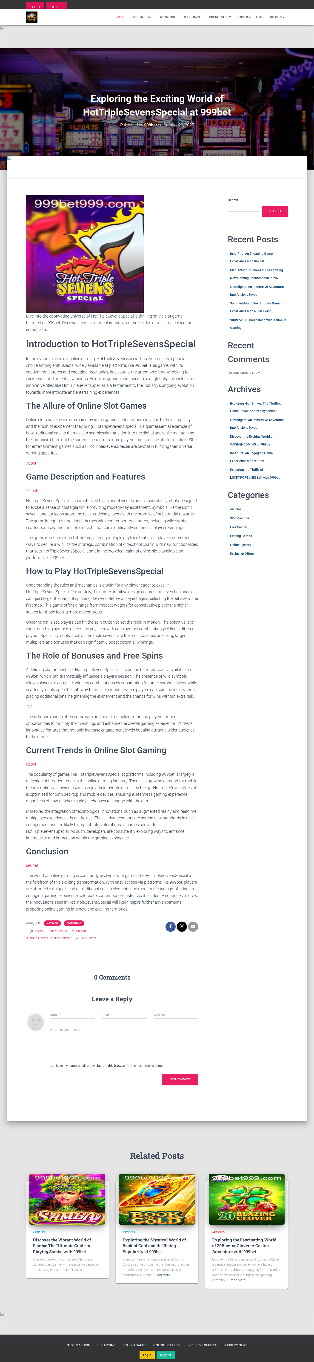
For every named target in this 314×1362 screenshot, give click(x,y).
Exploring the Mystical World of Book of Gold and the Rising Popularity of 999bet (154, 1245)
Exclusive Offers (250, 17)
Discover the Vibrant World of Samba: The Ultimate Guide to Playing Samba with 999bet (62, 1245)
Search (233, 200)
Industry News (235, 1345)
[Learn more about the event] (157, 36)
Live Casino (167, 17)
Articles (275, 17)
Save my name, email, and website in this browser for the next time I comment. (111, 1065)
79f (29, 706)
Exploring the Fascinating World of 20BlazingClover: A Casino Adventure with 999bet (244, 1245)
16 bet (31, 490)
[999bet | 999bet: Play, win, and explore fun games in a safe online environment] (32, 17)
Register (165, 1355)
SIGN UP (56, 7)
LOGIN (35, 7)
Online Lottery (220, 17)
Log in (147, 1355)
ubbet (31, 764)
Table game (74, 923)
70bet (31, 463)
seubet (32, 865)
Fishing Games (192, 17)
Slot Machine (142, 17)
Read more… (79, 1270)
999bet (121, 17)
